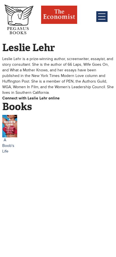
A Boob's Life (8, 146)
